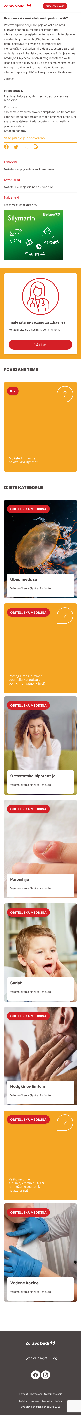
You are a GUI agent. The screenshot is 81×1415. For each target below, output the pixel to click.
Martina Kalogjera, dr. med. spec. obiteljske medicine (36, 98)
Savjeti (43, 1358)
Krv (13, 391)
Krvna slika (12, 180)
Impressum (36, 1394)
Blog (54, 1358)
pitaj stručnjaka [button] (55, 6)
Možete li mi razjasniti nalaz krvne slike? (29, 187)
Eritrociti (10, 162)
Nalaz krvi (11, 197)
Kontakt (23, 1394)
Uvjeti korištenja (53, 1394)
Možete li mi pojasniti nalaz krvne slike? (29, 169)
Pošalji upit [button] (40, 344)
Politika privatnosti (29, 1401)
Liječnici (30, 1358)
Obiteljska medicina (28, 508)
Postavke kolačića (52, 1401)
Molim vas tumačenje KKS (20, 204)
